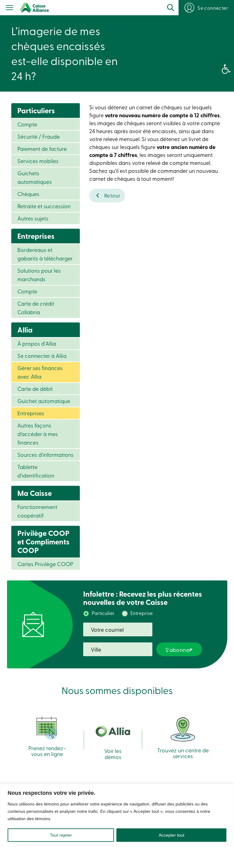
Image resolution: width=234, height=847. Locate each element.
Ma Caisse (34, 493)
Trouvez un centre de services (183, 752)
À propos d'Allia (36, 343)
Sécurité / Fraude (38, 136)
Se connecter (212, 7)
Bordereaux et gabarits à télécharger (45, 254)
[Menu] (9, 8)
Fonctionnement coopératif (37, 511)
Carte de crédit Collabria (35, 308)
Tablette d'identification (35, 471)
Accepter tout (171, 835)
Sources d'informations (45, 454)
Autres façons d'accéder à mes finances (37, 433)
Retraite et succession (44, 206)
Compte (27, 124)
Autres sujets (32, 218)
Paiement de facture (42, 148)
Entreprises (36, 236)
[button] (226, 69)
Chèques (28, 194)
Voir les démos (113, 753)
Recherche (171, 7)
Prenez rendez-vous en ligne (47, 750)
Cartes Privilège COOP (45, 564)
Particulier (103, 612)
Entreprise (141, 612)
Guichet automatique (43, 401)
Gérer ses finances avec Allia (40, 372)
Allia (25, 329)
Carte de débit (35, 388)
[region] (117, 815)
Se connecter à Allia (41, 355)
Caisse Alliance (34, 8)
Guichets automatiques (34, 177)
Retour (112, 195)
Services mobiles (37, 161)
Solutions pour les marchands (39, 275)
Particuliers (36, 110)
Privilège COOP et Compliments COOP (43, 541)
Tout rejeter (61, 835)
